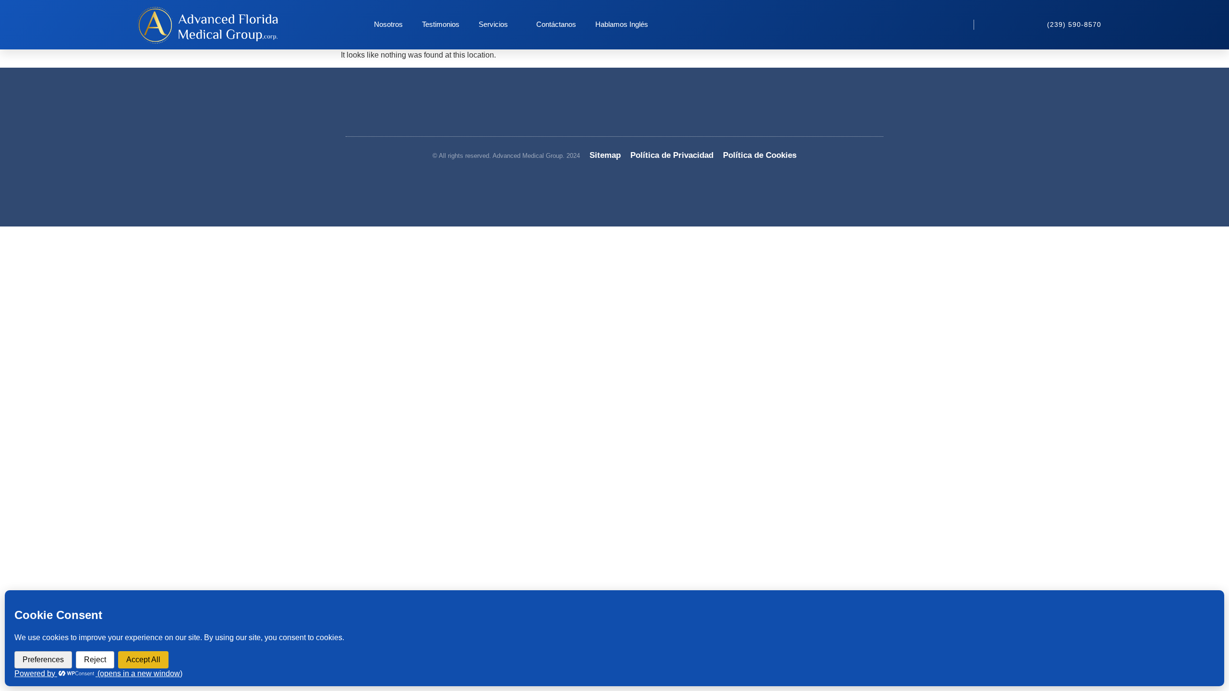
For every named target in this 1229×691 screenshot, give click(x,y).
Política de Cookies (759, 155)
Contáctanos (556, 24)
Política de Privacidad (671, 155)
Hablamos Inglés (621, 24)
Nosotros (388, 24)
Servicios (493, 24)
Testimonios (440, 24)
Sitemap (605, 155)
